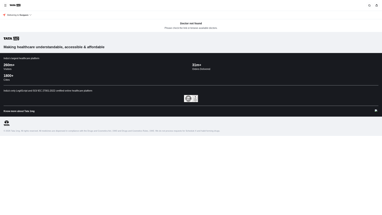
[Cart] (376, 5)
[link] (15, 5)
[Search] (368, 5)
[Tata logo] (7, 125)
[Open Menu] (5, 5)
